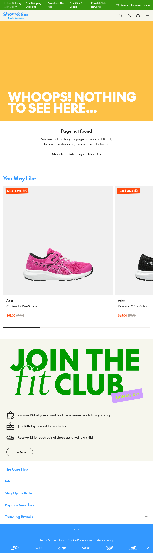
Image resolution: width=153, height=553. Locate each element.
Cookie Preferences (80, 540)
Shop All (58, 154)
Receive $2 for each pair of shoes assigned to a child (55, 437)
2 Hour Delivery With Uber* (12, 4)
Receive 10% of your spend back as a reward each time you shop (64, 415)
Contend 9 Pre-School (22, 306)
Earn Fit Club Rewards (97, 4)
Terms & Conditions (52, 540)
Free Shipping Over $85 (32, 4)
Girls (71, 154)
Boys (80, 154)
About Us (94, 154)
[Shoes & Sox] (16, 15)
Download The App (54, 4)
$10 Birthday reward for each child (42, 426)
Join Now (19, 452)
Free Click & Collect (74, 4)
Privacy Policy (104, 540)
